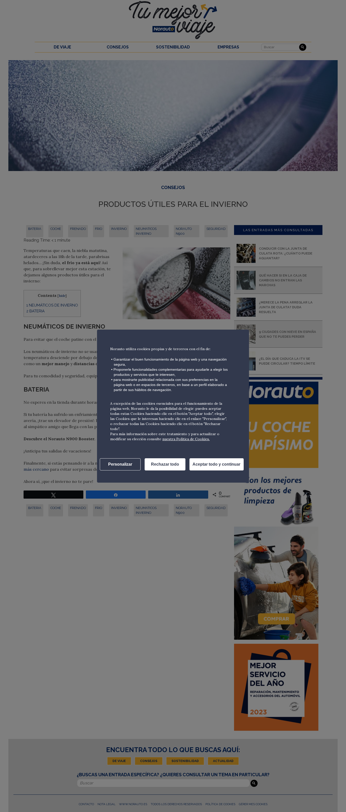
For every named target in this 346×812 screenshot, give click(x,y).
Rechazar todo (165, 464)
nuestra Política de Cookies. (186, 439)
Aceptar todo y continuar (216, 464)
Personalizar (120, 464)
